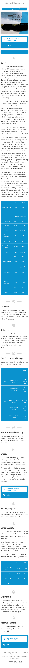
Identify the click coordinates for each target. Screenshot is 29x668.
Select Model (9, 9)
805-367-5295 (22, 654)
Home (4, 9)
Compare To (16, 9)
